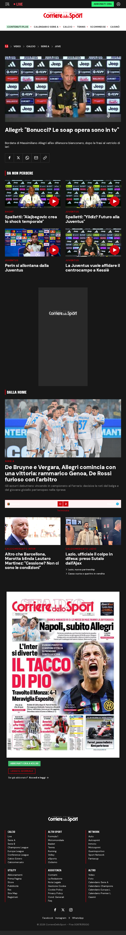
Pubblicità (13, 886)
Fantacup (93, 858)
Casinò (115, 26)
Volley (51, 854)
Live (19, 4)
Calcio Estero (15, 858)
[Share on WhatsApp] (27, 158)
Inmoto (92, 843)
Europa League (16, 851)
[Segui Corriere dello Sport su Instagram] (71, 910)
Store (11, 882)
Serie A (45, 46)
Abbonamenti (15, 874)
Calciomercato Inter (20, 549)
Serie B (11, 843)
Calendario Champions (100, 886)
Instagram (60, 917)
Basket (51, 843)
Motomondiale (56, 840)
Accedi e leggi (37, 777)
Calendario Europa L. (99, 889)
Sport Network (96, 854)
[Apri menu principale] (7, 4)
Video (17, 46)
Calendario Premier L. (99, 893)
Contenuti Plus (17, 26)
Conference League (18, 854)
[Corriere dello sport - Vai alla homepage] (62, 15)
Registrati (13, 897)
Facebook (47, 917)
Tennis (81, 26)
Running (52, 851)
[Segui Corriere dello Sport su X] (63, 910)
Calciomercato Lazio (80, 549)
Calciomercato (16, 862)
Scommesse (98, 26)
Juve (58, 46)
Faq (50, 900)
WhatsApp (78, 917)
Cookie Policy (55, 889)
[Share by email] (36, 158)
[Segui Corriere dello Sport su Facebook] (55, 910)
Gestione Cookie (57, 886)
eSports (52, 858)
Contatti (52, 874)
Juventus (72, 212)
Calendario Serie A (46, 26)
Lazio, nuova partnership (81, 569)
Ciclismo (52, 862)
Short (9, 212)
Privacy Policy (55, 893)
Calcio (67, 26)
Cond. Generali (56, 897)
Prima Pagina (14, 878)
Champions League (18, 847)
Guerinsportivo (96, 851)
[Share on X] (18, 158)
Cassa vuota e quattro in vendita (86, 573)
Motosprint (94, 847)
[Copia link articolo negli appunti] (45, 158)
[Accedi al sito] (118, 4)
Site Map (12, 893)
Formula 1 (53, 836)
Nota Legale (54, 882)
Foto (91, 878)
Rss (9, 889)
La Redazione (55, 878)
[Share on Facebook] (9, 158)
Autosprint (94, 840)
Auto (91, 836)
